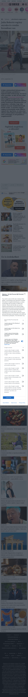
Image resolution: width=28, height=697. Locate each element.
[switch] (22, 323)
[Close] (25, 294)
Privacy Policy (22, 402)
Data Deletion (6, 402)
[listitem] (14, 320)
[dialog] (14, 348)
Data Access (14, 402)
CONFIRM (8, 397)
